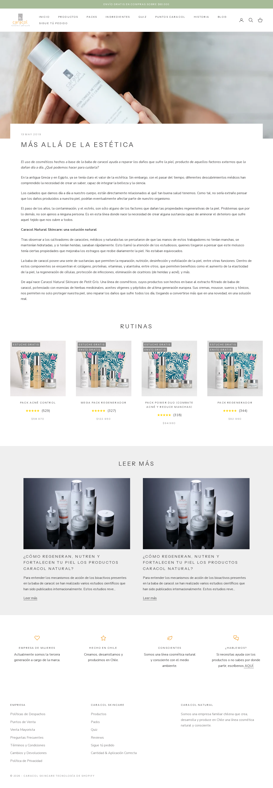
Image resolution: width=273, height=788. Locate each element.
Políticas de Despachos (27, 714)
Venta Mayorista (22, 729)
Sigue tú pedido (53, 23)
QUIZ (142, 16)
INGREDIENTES (118, 16)
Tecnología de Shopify (75, 775)
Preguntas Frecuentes (27, 737)
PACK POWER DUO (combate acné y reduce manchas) (169, 404)
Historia (201, 16)
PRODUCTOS (68, 16)
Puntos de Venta (23, 722)
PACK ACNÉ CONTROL (38, 402)
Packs (95, 722)
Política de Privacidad (26, 761)
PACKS (92, 16)
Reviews (97, 737)
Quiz (94, 729)
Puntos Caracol (170, 16)
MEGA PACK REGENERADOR (103, 402)
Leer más (30, 598)
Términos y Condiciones (27, 745)
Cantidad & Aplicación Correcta (114, 753)
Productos (98, 714)
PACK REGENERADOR (235, 402)
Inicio (44, 16)
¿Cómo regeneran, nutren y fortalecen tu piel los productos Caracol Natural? (71, 562)
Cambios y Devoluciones (28, 753)
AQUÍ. (249, 665)
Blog (222, 16)
